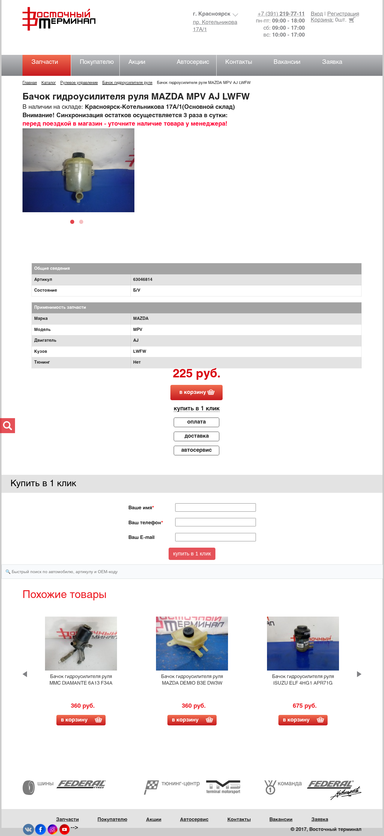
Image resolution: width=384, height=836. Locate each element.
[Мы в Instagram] (52, 829)
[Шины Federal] (64, 787)
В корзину (74, 720)
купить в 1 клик (197, 409)
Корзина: (322, 20)
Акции (136, 62)
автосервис (196, 450)
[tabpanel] (78, 170)
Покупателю (97, 62)
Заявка (332, 62)
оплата (196, 422)
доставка (196, 436)
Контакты (238, 62)
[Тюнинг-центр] (192, 787)
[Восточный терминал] (64, 19)
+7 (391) (281, 14)
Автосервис (193, 62)
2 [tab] (83, 222)
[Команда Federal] (313, 790)
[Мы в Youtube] (64, 829)
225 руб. (196, 374)
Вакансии (287, 62)
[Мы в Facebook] (40, 829)
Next (359, 674)
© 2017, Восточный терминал (326, 829)
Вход (317, 14)
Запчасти (45, 62)
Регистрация (343, 14)
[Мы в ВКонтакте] (28, 829)
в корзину (192, 392)
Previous (24, 674)
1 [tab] (74, 222)
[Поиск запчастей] (7, 425)
